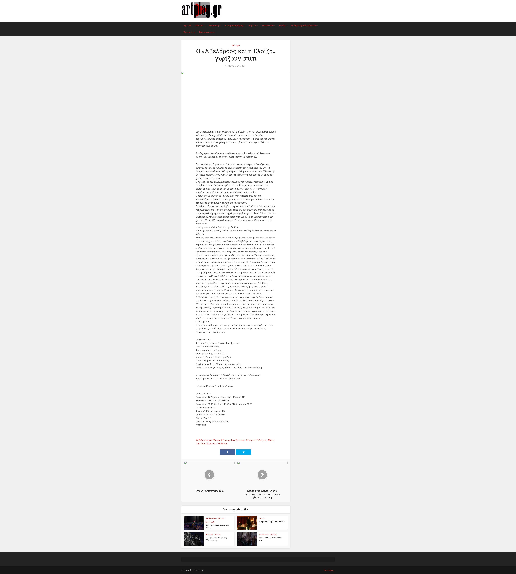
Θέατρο (199, 25)
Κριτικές (188, 32)
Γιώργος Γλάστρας (256, 440)
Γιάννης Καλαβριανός (234, 440)
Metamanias (206, 32)
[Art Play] (201, 10)
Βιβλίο (252, 25)
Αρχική (187, 25)
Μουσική (214, 25)
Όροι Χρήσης (329, 570)
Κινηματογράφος (234, 25)
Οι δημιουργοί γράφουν (303, 25)
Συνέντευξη (210, 522)
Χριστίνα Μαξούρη (217, 443)
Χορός (282, 25)
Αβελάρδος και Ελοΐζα (208, 440)
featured (209, 534)
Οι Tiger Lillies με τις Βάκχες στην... (216, 538)
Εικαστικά (267, 25)
